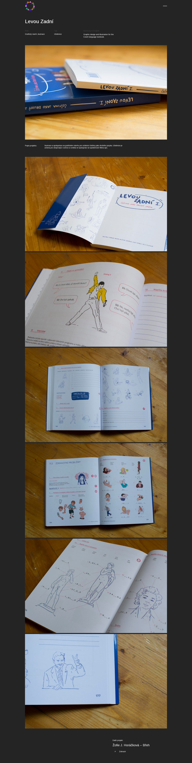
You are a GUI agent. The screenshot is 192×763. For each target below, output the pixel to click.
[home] (30, 6)
